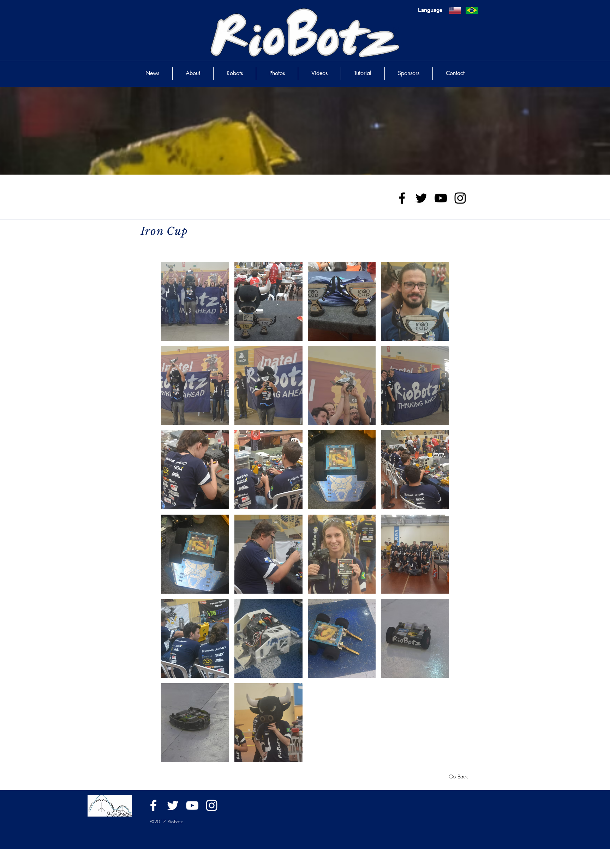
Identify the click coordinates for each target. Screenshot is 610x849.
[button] (195, 301)
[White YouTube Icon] (192, 805)
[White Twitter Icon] (172, 805)
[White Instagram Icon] (211, 805)
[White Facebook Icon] (153, 805)
